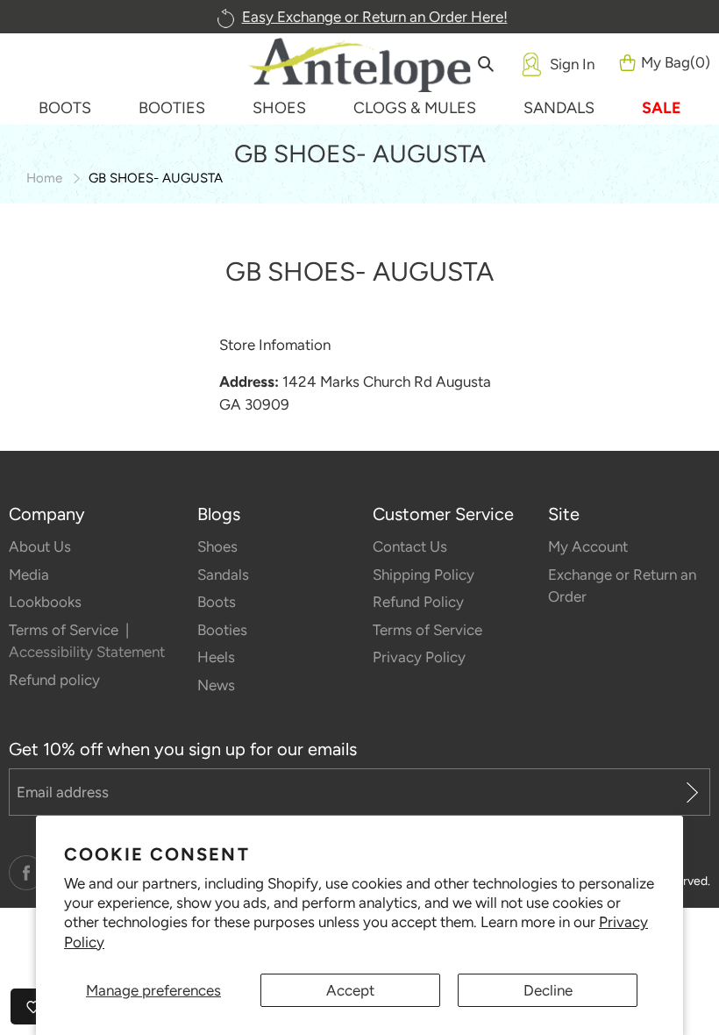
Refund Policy (418, 601)
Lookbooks (45, 601)
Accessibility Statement (87, 651)
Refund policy (54, 680)
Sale (661, 108)
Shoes (217, 546)
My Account (588, 546)
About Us (40, 546)
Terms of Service (65, 630)
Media (29, 574)
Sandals (223, 574)
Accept (350, 990)
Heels (216, 657)
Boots (216, 601)
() (675, 62)
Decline (548, 990)
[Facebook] (26, 872)
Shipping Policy (423, 574)
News (216, 685)
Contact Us (410, 546)
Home (44, 178)
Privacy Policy (419, 657)
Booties (222, 630)
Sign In (572, 64)
